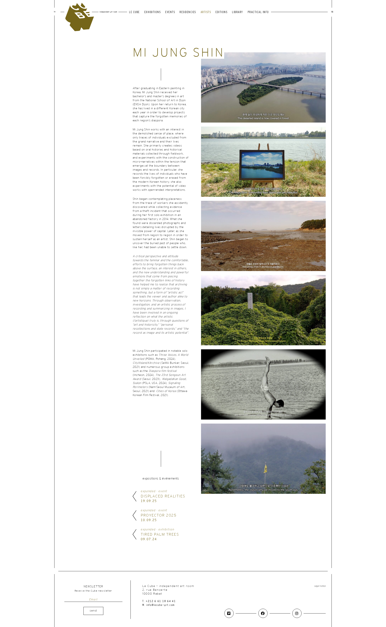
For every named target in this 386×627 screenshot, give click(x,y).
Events (170, 12)
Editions (221, 12)
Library (237, 12)
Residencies (188, 12)
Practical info (258, 12)
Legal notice (320, 586)
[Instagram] (297, 613)
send (93, 610)
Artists (206, 12)
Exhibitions (152, 12)
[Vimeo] (229, 613)
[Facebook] (263, 613)
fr (332, 12)
